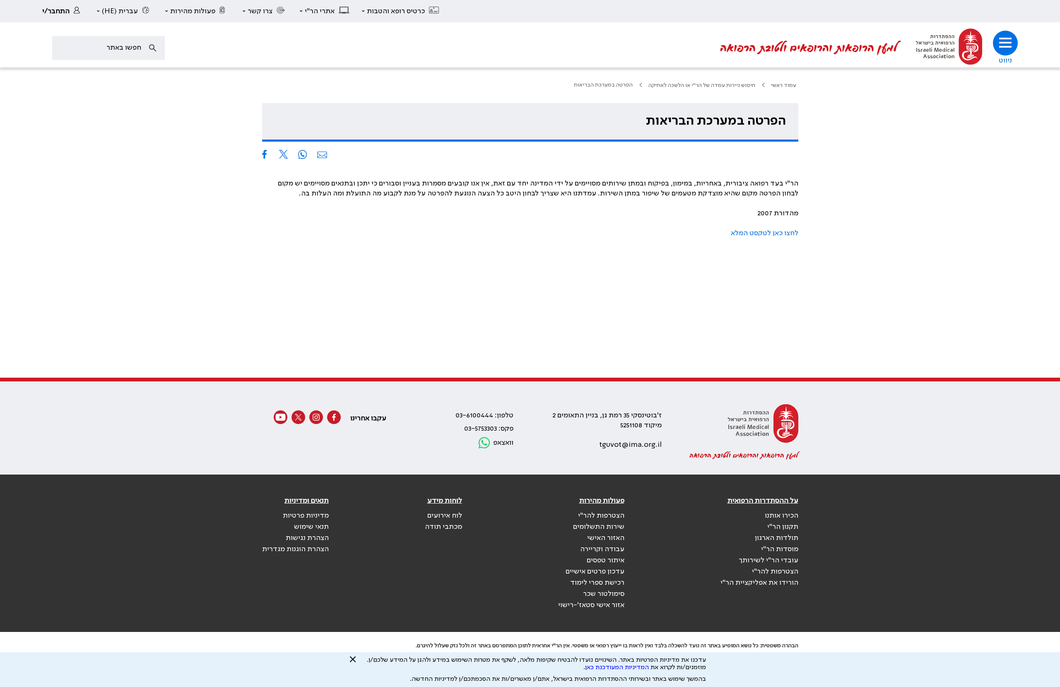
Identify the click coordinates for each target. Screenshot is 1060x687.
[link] (63, 11)
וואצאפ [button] (503, 442)
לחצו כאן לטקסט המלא (764, 233)
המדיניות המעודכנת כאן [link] (617, 667)
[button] (401, 11)
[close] (353, 662)
